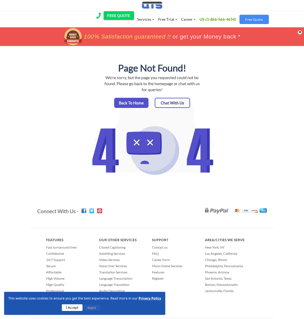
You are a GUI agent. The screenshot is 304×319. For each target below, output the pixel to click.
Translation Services (113, 272)
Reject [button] (91, 308)
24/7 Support (55, 260)
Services (144, 19)
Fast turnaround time (61, 247)
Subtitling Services (112, 253)
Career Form (161, 260)
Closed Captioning (112, 247)
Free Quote (254, 19)
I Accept (72, 307)
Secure (51, 266)
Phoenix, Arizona (217, 272)
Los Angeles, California (221, 253)
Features (54, 240)
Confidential (55, 253)
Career (187, 19)
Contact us (160, 247)
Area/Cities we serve (225, 240)
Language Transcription (115, 278)
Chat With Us (172, 102)
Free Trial (166, 19)
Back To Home (131, 102)
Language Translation (114, 284)
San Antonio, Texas (218, 278)
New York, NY (215, 247)
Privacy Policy (150, 298)
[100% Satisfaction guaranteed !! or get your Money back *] (152, 44)
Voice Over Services (113, 266)
